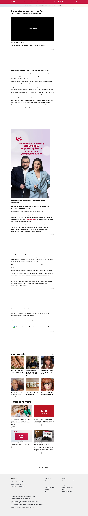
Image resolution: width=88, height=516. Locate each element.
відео (38, 1)
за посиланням (30, 219)
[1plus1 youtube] (22, 481)
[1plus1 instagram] (12, 481)
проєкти (26, 1)
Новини (33, 1)
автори (64, 478)
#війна (33, 320)
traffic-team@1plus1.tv (16, 508)
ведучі (47, 491)
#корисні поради (25, 320)
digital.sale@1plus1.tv (16, 505)
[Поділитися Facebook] (21, 42)
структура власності (68, 480)
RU (71, 1)
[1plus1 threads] (14, 481)
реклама (47, 480)
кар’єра (47, 489)
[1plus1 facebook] (19, 481)
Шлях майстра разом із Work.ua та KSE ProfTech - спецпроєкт (49, 5)
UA (70, 1)
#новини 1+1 (15, 320)
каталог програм (50, 487)
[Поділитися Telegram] (19, 42)
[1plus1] (13, 1)
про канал (48, 478)
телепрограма (47, 1)
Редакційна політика (67, 491)
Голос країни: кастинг (28, 5)
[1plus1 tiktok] (17, 481)
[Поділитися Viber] (23, 42)
